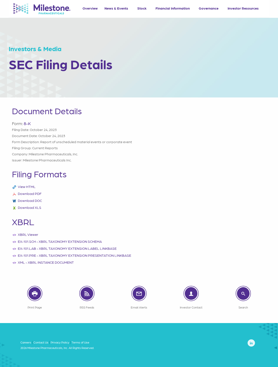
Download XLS (29, 207)
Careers (25, 342)
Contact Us (40, 342)
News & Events (116, 8)
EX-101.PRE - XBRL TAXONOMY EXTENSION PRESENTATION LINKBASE (74, 255)
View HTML (27, 186)
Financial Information (173, 8)
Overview (90, 8)
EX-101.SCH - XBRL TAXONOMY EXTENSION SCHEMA (60, 241)
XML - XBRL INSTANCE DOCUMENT (46, 262)
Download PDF (29, 193)
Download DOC (30, 200)
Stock (142, 8)
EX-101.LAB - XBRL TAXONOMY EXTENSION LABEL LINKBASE (67, 248)
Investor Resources (243, 8)
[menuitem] (90, 6)
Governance (208, 8)
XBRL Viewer (28, 234)
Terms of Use (80, 342)
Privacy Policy (60, 342)
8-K (27, 123)
